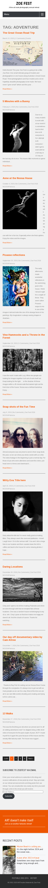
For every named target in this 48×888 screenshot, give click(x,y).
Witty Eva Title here (14, 480)
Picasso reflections (14, 255)
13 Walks (8, 713)
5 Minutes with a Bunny (16, 101)
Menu (6, 14)
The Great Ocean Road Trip (19, 33)
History (33, 878)
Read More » (7, 89)
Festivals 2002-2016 (20, 878)
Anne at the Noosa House (17, 178)
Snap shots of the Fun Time (19, 406)
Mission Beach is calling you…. (30, 846)
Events (28, 38)
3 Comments (18, 486)
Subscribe (8, 796)
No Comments (21, 107)
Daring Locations (13, 566)
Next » (30, 759)
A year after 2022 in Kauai (28, 857)
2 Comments (20, 38)
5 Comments (23, 343)
